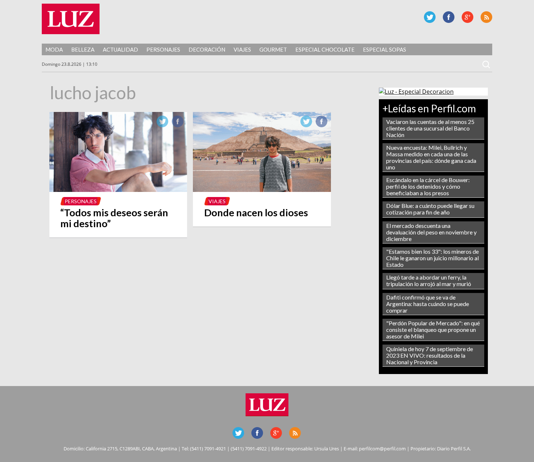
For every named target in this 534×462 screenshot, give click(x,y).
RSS (486, 17)
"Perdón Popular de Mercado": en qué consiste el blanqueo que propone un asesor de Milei (433, 330)
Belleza (82, 49)
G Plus (467, 17)
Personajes (163, 49)
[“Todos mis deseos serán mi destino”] (118, 190)
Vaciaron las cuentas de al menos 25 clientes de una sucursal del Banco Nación (430, 128)
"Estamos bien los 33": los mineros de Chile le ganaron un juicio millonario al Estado (432, 258)
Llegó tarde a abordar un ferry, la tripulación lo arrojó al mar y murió (428, 280)
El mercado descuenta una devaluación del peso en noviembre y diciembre (431, 232)
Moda (54, 49)
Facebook (448, 17)
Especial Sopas (384, 49)
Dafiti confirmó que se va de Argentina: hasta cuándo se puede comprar (427, 304)
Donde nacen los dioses (256, 212)
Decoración (207, 49)
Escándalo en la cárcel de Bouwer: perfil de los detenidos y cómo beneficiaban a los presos (428, 186)
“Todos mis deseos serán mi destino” (114, 217)
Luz (71, 19)
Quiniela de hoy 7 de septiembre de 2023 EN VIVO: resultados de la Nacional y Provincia (429, 355)
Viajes (242, 49)
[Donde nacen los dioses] (262, 190)
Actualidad (120, 49)
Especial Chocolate (325, 49)
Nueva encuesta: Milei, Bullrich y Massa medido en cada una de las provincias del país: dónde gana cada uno (431, 157)
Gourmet (273, 49)
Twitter (430, 17)
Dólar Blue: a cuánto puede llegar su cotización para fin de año (430, 209)
